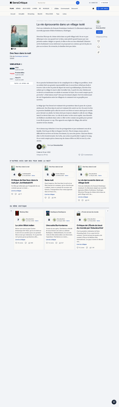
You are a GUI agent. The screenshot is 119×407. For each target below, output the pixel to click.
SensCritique (40, 20)
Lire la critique (16, 191)
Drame (50, 20)
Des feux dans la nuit (20, 53)
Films (46, 20)
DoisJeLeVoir (58, 145)
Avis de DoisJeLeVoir (77, 20)
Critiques (68, 20)
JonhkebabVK (26, 173)
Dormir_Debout (60, 173)
